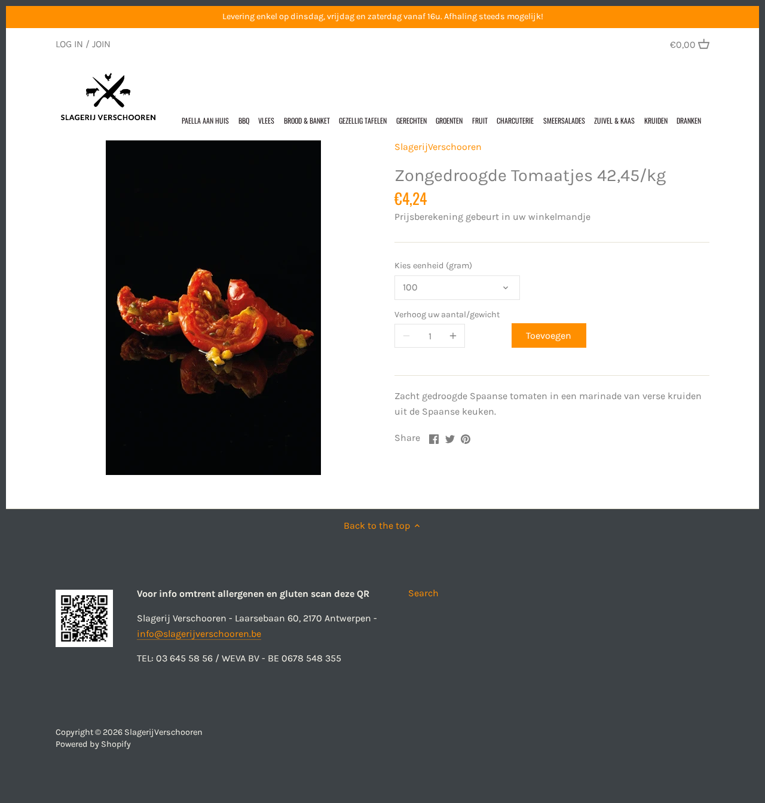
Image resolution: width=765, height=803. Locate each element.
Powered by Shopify (93, 744)
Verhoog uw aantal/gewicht (447, 314)
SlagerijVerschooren (438, 146)
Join (101, 44)
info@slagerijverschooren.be (199, 633)
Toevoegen (548, 335)
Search (423, 593)
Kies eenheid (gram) (433, 265)
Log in (69, 44)
